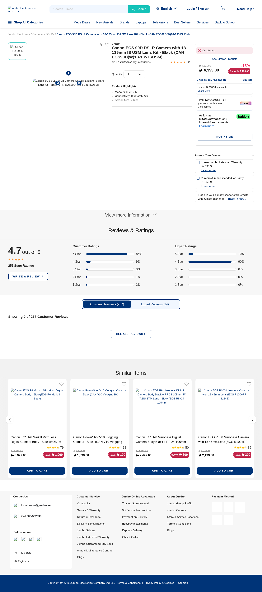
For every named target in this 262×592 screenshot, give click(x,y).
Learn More (204, 91)
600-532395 (34, 516)
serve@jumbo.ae (40, 505)
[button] (200, 8)
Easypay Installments (135, 523)
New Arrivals (105, 22)
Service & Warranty (88, 510)
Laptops (141, 22)
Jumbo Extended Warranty (93, 537)
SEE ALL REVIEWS (129, 333)
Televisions (160, 22)
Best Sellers (182, 22)
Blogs (170, 530)
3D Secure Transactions (136, 510)
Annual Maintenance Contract (95, 550)
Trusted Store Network (135, 503)
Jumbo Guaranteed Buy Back (95, 543)
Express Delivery (132, 530)
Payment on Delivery (134, 516)
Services (203, 22)
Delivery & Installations (91, 523)
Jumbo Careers (176, 510)
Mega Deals (82, 22)
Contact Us (84, 503)
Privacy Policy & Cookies (159, 582)
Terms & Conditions (179, 523)
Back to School (225, 22)
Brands (124, 22)
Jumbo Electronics (19, 34)
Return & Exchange (89, 516)
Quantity (117, 74)
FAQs (80, 557)
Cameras (38, 34)
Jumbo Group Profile (179, 503)
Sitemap (183, 582)
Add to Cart (37, 470)
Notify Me (224, 136)
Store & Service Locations (183, 516)
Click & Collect (130, 537)
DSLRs (50, 34)
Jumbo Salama (86, 530)
